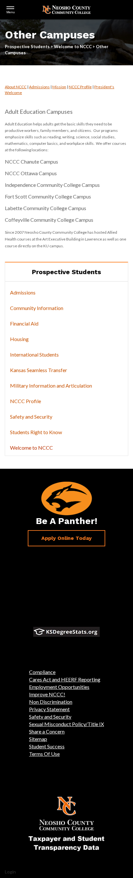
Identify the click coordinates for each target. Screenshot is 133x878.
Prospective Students (66, 272)
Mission (59, 86)
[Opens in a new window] (66, 632)
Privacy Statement (49, 709)
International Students (34, 354)
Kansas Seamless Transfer (38, 370)
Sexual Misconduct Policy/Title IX (66, 724)
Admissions (39, 86)
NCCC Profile (80, 86)
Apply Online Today (66, 538)
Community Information (36, 308)
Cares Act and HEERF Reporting (64, 679)
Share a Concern (47, 731)
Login (10, 871)
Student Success (47, 746)
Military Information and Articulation (51, 385)
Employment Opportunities (59, 687)
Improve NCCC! (47, 694)
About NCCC (15, 86)
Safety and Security (31, 416)
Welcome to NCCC (31, 447)
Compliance (42, 672)
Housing (19, 339)
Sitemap (38, 739)
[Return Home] (66, 9)
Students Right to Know (36, 432)
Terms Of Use (44, 754)
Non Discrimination (50, 702)
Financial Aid (24, 323)
